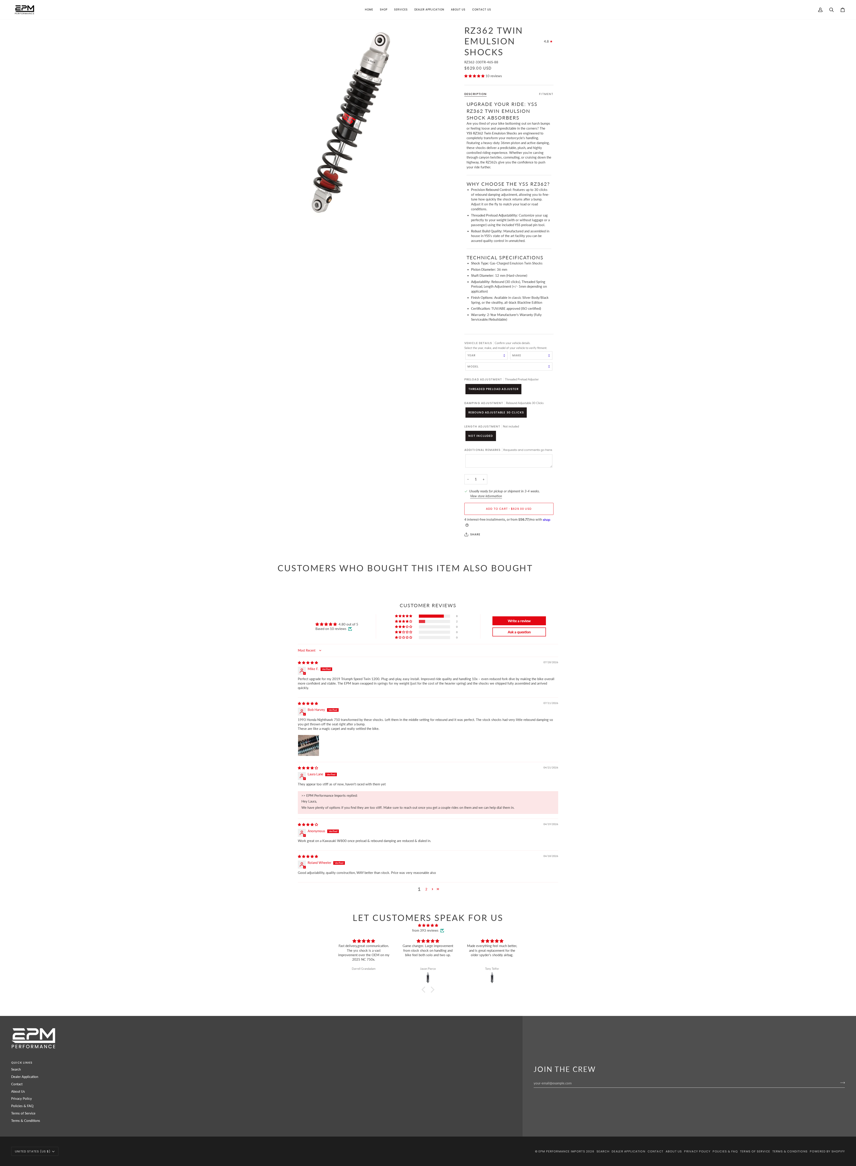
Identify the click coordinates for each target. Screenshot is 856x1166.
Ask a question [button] (519, 632)
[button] (384, 10)
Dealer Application (24, 1077)
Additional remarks (508, 450)
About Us (18, 1091)
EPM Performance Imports (562, 1151)
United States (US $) (32, 1151)
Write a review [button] (519, 621)
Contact (17, 1084)
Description (475, 94)
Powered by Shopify (827, 1151)
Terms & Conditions (25, 1121)
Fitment (546, 94)
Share (475, 534)
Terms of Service (23, 1113)
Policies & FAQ (22, 1106)
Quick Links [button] (21, 1063)
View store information (486, 496)
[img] (308, 663)
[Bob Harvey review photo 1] (308, 745)
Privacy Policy (21, 1098)
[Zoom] (353, 121)
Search (16, 1069)
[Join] (841, 1082)
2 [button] (426, 889)
